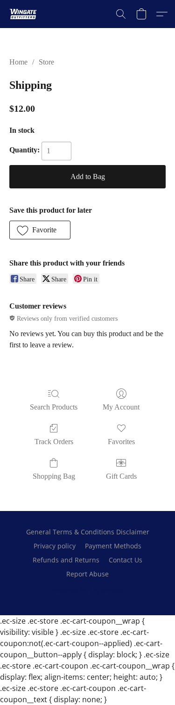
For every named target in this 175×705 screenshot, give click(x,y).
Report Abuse (87, 573)
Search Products (53, 407)
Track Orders (54, 442)
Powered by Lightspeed (87, 590)
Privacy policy (55, 545)
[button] (24, 14)
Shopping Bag (54, 476)
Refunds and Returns (66, 559)
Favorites (121, 442)
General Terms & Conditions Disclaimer (87, 531)
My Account (121, 407)
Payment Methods (113, 545)
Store (46, 62)
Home (18, 62)
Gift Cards (121, 476)
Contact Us (125, 559)
